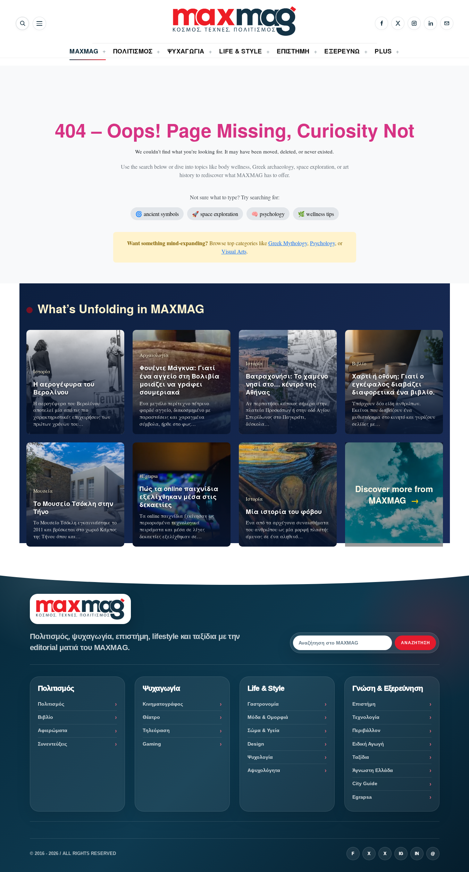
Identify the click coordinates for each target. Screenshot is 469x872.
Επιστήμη (364, 704)
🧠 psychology (268, 213)
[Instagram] (414, 23)
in (417, 853)
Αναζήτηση (415, 642)
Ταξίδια (360, 757)
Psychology (322, 243)
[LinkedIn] (430, 23)
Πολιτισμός (51, 704)
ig (401, 853)
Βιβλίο (45, 717)
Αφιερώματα (52, 730)
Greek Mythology (287, 243)
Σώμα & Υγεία (263, 730)
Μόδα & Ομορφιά (268, 717)
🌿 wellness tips (316, 213)
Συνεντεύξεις (52, 744)
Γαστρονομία (263, 704)
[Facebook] (381, 23)
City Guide (364, 783)
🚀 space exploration (215, 213)
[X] (397, 23)
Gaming (152, 744)
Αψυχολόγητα (264, 770)
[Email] (446, 23)
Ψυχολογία (260, 757)
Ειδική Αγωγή (368, 744)
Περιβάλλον (366, 730)
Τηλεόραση (156, 730)
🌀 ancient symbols (157, 213)
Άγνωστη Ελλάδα (372, 770)
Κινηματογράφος (163, 704)
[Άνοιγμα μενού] (39, 23)
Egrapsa (362, 797)
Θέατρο (151, 717)
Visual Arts (233, 251)
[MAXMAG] (234, 21)
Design (256, 744)
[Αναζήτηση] (22, 23)
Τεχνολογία (365, 717)
